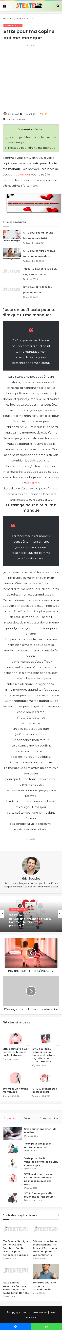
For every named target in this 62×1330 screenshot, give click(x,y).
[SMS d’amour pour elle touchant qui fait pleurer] (12, 1198)
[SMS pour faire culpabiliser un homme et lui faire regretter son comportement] (46, 1038)
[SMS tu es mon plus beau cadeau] (46, 1078)
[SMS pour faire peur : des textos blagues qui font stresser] (16, 1038)
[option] (31, 914)
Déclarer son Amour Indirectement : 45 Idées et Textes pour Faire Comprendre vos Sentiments (45, 1248)
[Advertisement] (31, 78)
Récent (27, 1118)
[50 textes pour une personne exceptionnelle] (46, 1271)
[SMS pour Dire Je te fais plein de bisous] (12, 290)
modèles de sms (24, 18)
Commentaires (49, 1118)
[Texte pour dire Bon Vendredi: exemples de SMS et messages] (12, 1163)
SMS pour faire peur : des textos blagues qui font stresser (15, 1052)
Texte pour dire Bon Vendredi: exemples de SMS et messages (41, 1162)
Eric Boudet (13, 114)
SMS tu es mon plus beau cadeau (44, 1090)
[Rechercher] (58, 7)
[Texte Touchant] (28, 6)
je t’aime (33, 483)
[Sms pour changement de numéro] (12, 1133)
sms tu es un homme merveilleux (15, 1090)
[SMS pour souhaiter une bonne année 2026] (12, 236)
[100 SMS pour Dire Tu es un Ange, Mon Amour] (12, 272)
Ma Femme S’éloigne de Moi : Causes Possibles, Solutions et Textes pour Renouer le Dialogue (16, 1248)
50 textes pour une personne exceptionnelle (44, 1286)
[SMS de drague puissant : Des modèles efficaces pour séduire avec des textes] (12, 1178)
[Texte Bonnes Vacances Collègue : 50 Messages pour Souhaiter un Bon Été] (16, 1271)
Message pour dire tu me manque (29, 147)
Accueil (9, 18)
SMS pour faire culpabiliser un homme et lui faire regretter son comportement (43, 1055)
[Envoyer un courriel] (21, 114)
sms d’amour (20, 174)
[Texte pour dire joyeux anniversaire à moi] (12, 1148)
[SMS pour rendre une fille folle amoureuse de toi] (12, 254)
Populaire (10, 1118)
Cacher (39, 129)
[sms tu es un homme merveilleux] (16, 1078)
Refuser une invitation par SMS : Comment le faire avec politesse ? (30, 922)
